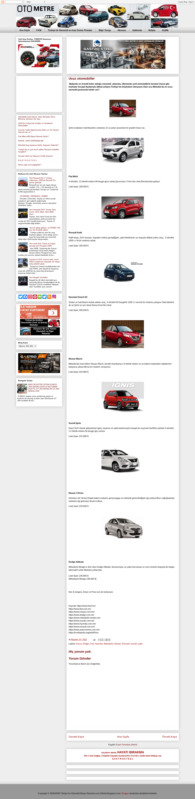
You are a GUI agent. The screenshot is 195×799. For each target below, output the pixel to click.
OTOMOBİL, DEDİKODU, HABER (34, 196)
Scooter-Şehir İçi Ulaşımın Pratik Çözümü (35, 156)
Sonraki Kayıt (76, 736)
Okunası (122, 30)
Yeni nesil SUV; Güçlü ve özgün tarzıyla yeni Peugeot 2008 (42, 244)
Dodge (86, 644)
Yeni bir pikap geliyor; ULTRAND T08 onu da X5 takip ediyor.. (44, 229)
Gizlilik (165, 30)
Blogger (125, 793)
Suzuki (134, 644)
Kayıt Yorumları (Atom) (126, 745)
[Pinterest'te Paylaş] (109, 639)
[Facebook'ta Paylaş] (106, 639)
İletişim (151, 30)
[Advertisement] (39, 93)
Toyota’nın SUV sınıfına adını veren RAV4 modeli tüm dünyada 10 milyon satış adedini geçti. (44, 261)
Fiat (92, 644)
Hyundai (99, 644)
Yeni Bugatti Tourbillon (38, 277)
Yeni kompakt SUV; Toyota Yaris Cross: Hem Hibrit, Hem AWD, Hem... (42, 212)
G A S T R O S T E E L (27, 160)
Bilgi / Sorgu (105, 30)
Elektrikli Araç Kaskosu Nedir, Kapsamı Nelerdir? (38, 145)
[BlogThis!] (101, 639)
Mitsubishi (108, 644)
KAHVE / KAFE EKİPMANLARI (31, 141)
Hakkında (137, 30)
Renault (125, 644)
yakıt (140, 644)
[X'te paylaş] (104, 639)
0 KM (38, 30)
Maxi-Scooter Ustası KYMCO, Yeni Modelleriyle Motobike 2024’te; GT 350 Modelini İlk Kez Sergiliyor (44, 387)
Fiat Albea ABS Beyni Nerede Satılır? (33, 136)
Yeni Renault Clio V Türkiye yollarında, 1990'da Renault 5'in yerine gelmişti (42, 180)
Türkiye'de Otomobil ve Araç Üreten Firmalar (70, 30)
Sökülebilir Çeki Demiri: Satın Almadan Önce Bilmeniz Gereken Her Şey (36, 118)
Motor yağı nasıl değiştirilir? (29, 165)
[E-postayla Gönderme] (94, 639)
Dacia (79, 644)
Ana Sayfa (24, 30)
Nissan (117, 644)
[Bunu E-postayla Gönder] (99, 639)
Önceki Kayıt (169, 736)
